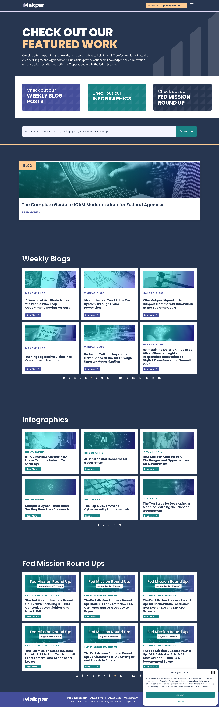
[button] (213, 672)
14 (133, 378)
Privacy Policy (130, 697)
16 (146, 378)
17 (153, 378)
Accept (180, 694)
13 (126, 378)
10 (108, 378)
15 (140, 378)
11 (114, 378)
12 (120, 378)
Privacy (180, 702)
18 (159, 378)
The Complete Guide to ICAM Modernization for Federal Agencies (93, 205)
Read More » (31, 212)
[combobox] (99, 131)
